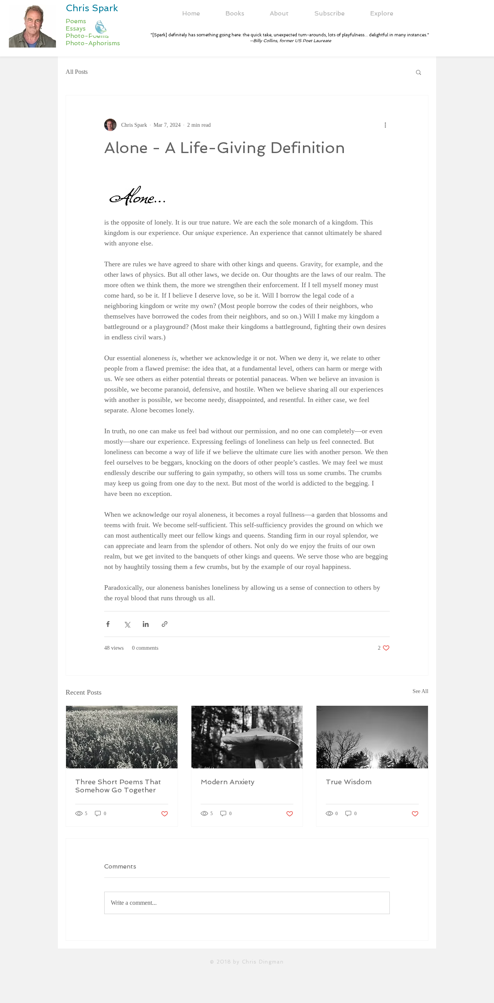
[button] (279, 13)
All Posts (77, 71)
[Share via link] (164, 624)
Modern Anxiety (227, 782)
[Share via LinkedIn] (145, 624)
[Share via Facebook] (108, 624)
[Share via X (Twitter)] (126, 624)
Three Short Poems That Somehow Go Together (118, 786)
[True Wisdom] (372, 737)
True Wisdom (349, 782)
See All (420, 691)
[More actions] (385, 124)
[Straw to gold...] (122, 737)
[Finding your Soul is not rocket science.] (247, 737)
